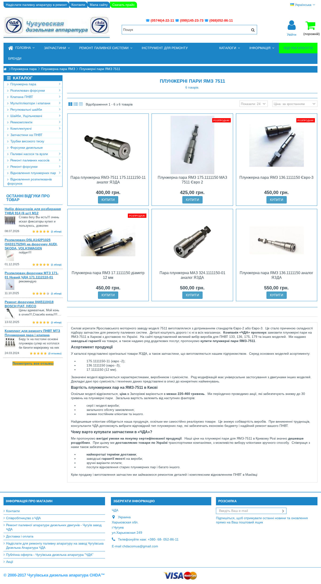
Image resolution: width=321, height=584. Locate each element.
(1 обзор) (56, 231)
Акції (9, 562)
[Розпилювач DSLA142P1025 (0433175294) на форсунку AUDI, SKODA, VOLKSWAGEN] (12, 255)
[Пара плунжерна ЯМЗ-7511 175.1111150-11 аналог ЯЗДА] (108, 145)
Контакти (78, 5)
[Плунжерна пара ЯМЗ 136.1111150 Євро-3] (276, 145)
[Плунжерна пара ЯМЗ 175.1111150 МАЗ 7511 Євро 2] (192, 145)
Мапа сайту (99, 5)
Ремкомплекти (20, 122)
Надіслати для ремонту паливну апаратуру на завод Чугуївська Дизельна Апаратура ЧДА (55, 545)
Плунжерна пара (22, 84)
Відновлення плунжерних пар (32, 173)
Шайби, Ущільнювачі (25, 116)
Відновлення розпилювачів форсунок (29, 181)
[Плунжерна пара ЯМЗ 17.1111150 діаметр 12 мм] (108, 240)
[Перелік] (76, 104)
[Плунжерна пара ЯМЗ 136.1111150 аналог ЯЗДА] (276, 240)
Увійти (291, 34)
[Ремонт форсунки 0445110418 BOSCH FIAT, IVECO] (12, 313)
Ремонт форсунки (23, 166)
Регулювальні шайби (25, 109)
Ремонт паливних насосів (29, 160)
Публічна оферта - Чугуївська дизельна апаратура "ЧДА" (49, 555)
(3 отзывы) (54, 353)
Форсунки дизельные (26, 147)
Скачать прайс (123, 5)
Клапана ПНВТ (21, 97)
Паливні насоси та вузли (28, 154)
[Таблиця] (81, 104)
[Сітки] (70, 104)
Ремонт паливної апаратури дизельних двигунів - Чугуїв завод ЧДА (54, 527)
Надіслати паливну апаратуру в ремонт (36, 5)
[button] (56, 48)
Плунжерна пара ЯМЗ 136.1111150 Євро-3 (276, 177)
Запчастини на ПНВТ (26, 135)
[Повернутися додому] (5, 69)
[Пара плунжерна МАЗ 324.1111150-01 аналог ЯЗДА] (192, 240)
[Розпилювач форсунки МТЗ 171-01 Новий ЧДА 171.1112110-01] (12, 284)
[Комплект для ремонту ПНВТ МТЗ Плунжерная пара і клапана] (12, 342)
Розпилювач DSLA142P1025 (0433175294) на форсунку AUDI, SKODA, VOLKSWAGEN (31, 244)
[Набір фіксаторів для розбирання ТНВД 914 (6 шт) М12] (12, 220)
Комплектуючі (20, 128)
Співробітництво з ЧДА (23, 518)
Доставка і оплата (19, 536)
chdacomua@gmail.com (140, 546)
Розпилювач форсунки (27, 90)
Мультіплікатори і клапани (29, 103)
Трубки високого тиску (26, 141)
